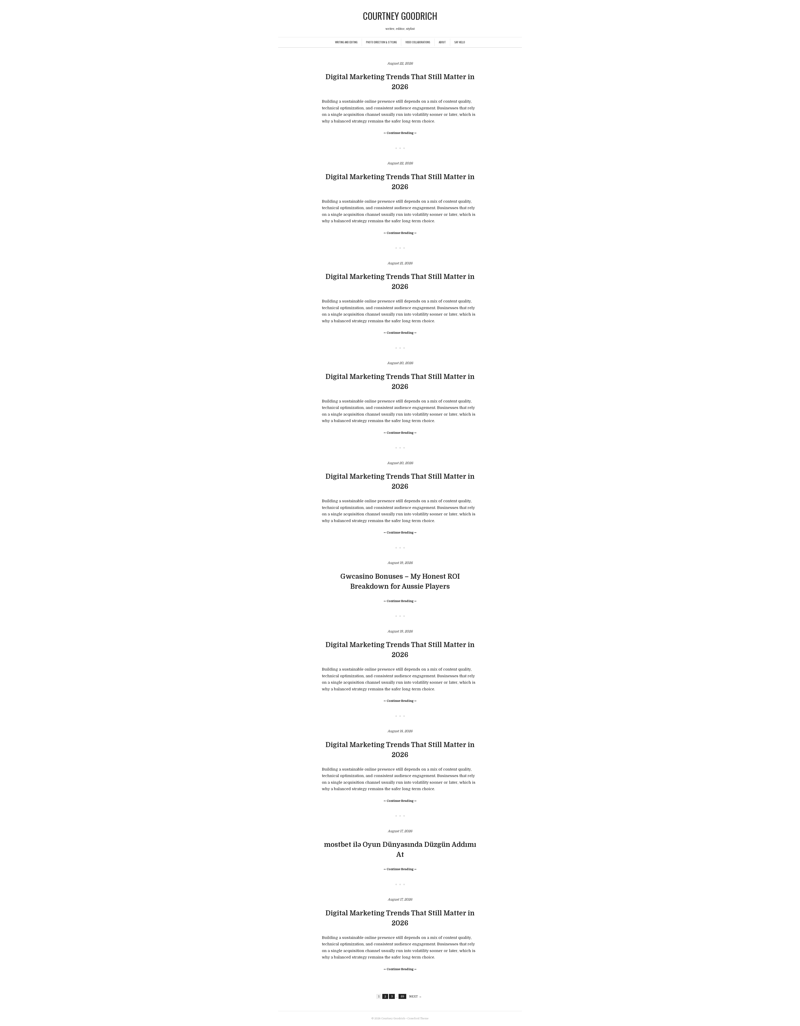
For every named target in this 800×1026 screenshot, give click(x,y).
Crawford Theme (418, 1018)
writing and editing (346, 42)
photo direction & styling (381, 42)
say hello (459, 42)
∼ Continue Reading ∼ (400, 133)
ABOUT (442, 42)
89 (402, 996)
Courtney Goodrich (400, 15)
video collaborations (417, 42)
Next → (415, 996)
